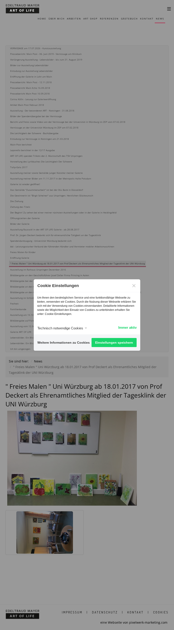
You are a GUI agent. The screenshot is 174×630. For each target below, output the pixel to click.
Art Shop (90, 18)
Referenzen (109, 18)
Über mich (56, 18)
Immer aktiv (127, 327)
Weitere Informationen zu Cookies (63, 342)
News (160, 18)
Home (42, 18)
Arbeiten (74, 18)
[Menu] (169, 8)
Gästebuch (129, 18)
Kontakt (147, 18)
